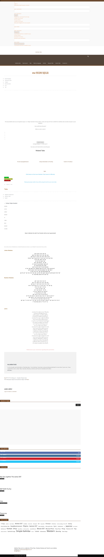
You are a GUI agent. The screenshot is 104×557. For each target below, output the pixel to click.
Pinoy (63, 529)
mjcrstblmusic (33, 529)
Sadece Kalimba (4, 531)
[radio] (41, 132)
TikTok (32, 531)
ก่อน (1, 501)
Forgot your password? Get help (21, 17)
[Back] (14, 2)
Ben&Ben (25, 523)
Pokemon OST (69, 529)
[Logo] (24, 60)
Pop (75, 529)
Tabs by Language (37, 63)
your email (16, 26)
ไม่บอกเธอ (3, 513)
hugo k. (8, 184)
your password (17, 13)
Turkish (37, 531)
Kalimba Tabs (18, 63)
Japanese (69, 526)
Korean (9, 528)
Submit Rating (40, 142)
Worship (58, 531)
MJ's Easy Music (26, 528)
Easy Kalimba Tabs (5, 526)
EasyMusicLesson (16, 526)
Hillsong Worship (48, 526)
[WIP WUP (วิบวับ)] (40, 484)
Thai (11, 184)
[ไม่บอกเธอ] (40, 509)
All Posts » (9, 370)
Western (51, 531)
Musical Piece (50, 528)
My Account (25, 63)
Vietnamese (43, 531)
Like (79, 452)
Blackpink (35, 523)
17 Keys (3, 524)
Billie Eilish (30, 523)
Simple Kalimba (23, 531)
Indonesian (60, 526)
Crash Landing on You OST (62, 523)
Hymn (55, 526)
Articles (44, 63)
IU (64, 526)
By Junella (43, 523)
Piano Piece (58, 529)
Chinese (48, 523)
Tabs (30, 63)
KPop (15, 528)
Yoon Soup (64, 531)
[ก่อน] (40, 496)
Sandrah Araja (11, 531)
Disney (70, 523)
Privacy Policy (17, 20)
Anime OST (19, 523)
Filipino (25, 526)
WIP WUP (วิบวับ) (5, 489)
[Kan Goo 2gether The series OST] (40, 472)
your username (17, 9)
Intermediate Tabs (3, 503)
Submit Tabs (57, 63)
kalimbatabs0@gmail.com (26, 549)
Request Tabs (50, 63)
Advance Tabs (7, 196)
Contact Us (64, 63)
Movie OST (41, 528)
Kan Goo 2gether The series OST (10, 477)
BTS (39, 523)
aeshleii (7, 523)
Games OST (33, 526)
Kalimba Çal (3, 529)
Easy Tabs (2, 478)
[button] (88, 56)
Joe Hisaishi (75, 526)
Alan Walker (12, 523)
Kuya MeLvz (20, 529)
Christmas (54, 523)
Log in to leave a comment (10, 391)
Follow (78, 455)
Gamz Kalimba (41, 526)
